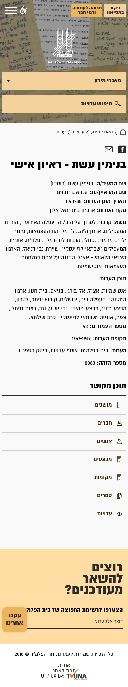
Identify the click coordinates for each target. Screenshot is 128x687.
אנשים (104, 441)
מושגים (103, 405)
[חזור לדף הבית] (123, 132)
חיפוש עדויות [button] (96, 103)
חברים (104, 423)
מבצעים (103, 459)
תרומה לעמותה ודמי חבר (87, 10)
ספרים (104, 495)
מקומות (103, 477)
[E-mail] (109, 150)
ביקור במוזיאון (115, 10)
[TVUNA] (76, 674)
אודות (64, 665)
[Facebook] (122, 150)
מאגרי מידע (102, 132)
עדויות (78, 132)
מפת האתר (64, 671)
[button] (23, 10)
